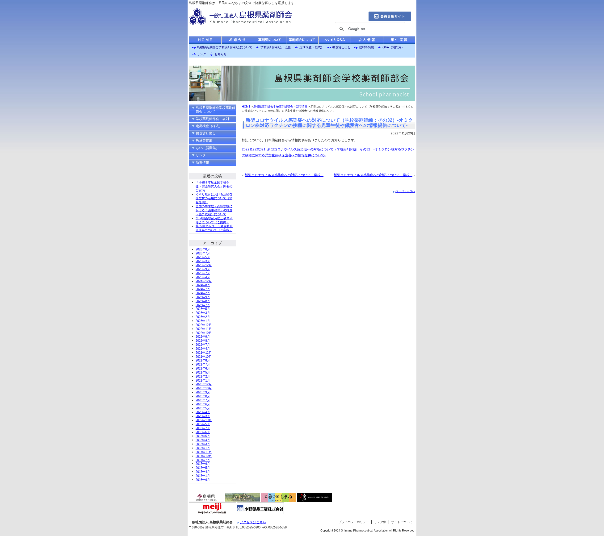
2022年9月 (203, 336)
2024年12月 (204, 281)
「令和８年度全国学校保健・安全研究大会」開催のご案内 (214, 186)
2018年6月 (203, 432)
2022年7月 (203, 344)
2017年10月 (204, 456)
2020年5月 (203, 408)
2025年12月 (204, 265)
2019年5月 (203, 424)
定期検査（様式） (311, 47)
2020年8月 (203, 396)
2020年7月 (203, 400)
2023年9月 (203, 297)
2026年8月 (203, 249)
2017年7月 (203, 460)
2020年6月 (203, 404)
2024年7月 (203, 289)
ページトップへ (405, 191)
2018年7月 (203, 428)
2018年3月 (203, 444)
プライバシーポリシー (353, 522)
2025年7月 (203, 273)
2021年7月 (203, 364)
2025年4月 (203, 277)
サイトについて (402, 522)
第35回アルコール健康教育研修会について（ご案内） (214, 228)
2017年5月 (203, 468)
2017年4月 (203, 472)
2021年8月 (203, 360)
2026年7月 (203, 253)
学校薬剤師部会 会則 (275, 47)
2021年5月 (203, 372)
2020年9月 (203, 392)
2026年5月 (203, 257)
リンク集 (380, 522)
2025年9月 (203, 269)
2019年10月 (204, 420)
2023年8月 (203, 301)
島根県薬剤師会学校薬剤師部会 (273, 106)
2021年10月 (204, 356)
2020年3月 (203, 416)
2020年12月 (204, 384)
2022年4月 (203, 348)
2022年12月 (204, 325)
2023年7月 (203, 305)
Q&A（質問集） (393, 47)
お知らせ (220, 54)
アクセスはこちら (253, 522)
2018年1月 (203, 448)
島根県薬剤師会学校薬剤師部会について (224, 47)
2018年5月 (203, 436)
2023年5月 (203, 309)
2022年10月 (204, 333)
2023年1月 (203, 321)
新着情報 (301, 106)
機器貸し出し (341, 47)
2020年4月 (203, 412)
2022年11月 (204, 329)
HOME (246, 106)
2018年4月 (203, 440)
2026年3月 (203, 261)
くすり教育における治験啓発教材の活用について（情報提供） (214, 198)
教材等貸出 (366, 47)
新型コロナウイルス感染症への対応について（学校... (284, 175)
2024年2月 (203, 293)
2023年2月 (203, 317)
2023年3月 (203, 313)
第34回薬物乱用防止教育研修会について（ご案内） (214, 220)
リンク (201, 54)
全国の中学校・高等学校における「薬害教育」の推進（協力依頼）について (214, 210)
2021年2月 (203, 376)
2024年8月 (203, 285)
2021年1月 (203, 380)
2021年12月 (204, 352)
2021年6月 (203, 368)
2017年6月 (203, 463)
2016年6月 (203, 480)
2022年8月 (203, 340)
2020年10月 (204, 388)
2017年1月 (203, 476)
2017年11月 (204, 452)
